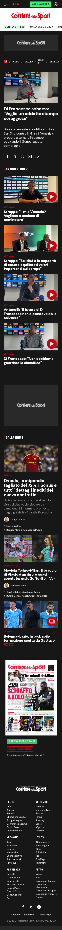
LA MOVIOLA (11, 566)
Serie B (10, 813)
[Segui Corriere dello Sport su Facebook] (23, 907)
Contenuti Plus (15, 27)
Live (18, 4)
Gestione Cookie (15, 884)
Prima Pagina (42, 845)
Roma (7, 475)
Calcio (28, 61)
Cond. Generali (14, 894)
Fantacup (12, 862)
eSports (40, 827)
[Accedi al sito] (56, 4)
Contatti (11, 874)
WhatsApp (45, 914)
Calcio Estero (13, 827)
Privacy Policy (14, 891)
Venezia (54, 61)
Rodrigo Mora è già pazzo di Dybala (24, 530)
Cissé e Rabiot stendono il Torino (23, 592)
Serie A (41, 61)
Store (38, 849)
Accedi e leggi (34, 755)
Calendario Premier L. (47, 894)
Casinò (39, 897)
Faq (8, 898)
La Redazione (14, 877)
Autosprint (12, 845)
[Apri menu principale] (6, 4)
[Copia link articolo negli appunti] (37, 156)
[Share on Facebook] (7, 156)
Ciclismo (40, 830)
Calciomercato (14, 830)
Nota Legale (13, 881)
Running (40, 820)
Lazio (7, 632)
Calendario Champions (41, 886)
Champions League (17, 817)
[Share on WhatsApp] (22, 156)
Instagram (29, 914)
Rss (37, 855)
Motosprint (12, 852)
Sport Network (14, 859)
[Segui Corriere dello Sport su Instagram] (39, 907)
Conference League (17, 823)
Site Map (40, 859)
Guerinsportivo (14, 855)
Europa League (14, 820)
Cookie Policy (13, 888)
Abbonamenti (43, 842)
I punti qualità (13, 526)
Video (15, 61)
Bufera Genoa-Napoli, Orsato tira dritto (26, 596)
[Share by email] (30, 156)
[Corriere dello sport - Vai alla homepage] (31, 16)
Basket (39, 813)
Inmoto (10, 849)
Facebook (16, 914)
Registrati (41, 862)
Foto (38, 877)
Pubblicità (41, 852)
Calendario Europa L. (46, 890)
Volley (39, 823)
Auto (9, 842)
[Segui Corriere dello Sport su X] (31, 907)
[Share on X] (15, 156)
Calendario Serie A (41, 27)
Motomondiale (43, 810)
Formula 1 (40, 806)
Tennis (39, 817)
